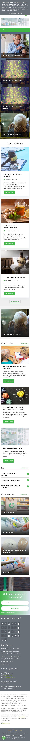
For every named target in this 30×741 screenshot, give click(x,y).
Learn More (12, 13)
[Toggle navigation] (3, 30)
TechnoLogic (7, 737)
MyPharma (20, 735)
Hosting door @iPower (15, 737)
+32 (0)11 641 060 (7, 675)
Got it (20, 13)
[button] (4, 323)
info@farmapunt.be (10, 677)
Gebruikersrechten (20, 733)
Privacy (26, 733)
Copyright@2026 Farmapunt (8, 733)
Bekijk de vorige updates (7, 612)
